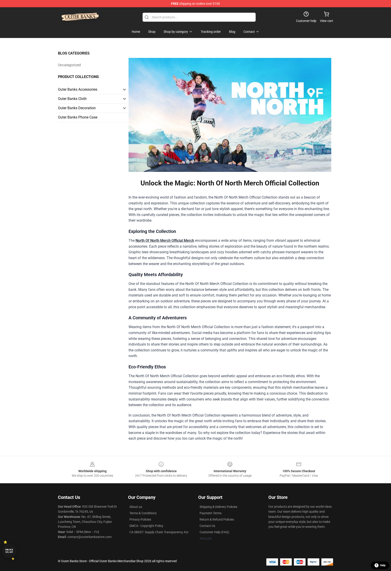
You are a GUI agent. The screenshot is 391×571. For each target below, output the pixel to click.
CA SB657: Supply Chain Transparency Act (158, 532)
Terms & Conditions (143, 513)
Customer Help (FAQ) (214, 532)
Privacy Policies (140, 519)
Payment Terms (211, 513)
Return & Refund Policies (217, 519)
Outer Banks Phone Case (77, 117)
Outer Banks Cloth (72, 99)
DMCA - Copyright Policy (146, 526)
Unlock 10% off (9, 551)
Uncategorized (69, 65)
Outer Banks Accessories (77, 89)
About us (135, 507)
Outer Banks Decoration (77, 108)
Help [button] (383, 565)
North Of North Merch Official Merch (165, 240)
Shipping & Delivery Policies (218, 507)
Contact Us (207, 526)
